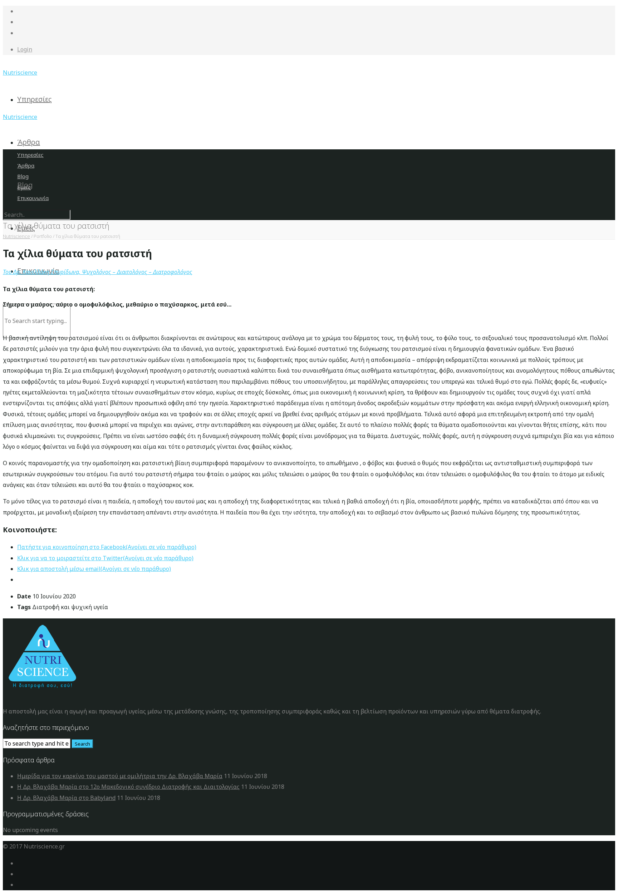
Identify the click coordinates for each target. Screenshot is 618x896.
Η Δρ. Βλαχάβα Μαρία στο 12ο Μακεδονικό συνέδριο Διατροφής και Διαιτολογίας (128, 787)
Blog (23, 176)
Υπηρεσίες (34, 99)
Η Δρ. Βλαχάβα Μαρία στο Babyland (66, 798)
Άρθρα (28, 142)
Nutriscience (20, 72)
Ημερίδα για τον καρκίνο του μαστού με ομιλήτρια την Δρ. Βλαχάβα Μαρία (119, 776)
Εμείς (24, 187)
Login (24, 49)
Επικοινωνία (33, 197)
